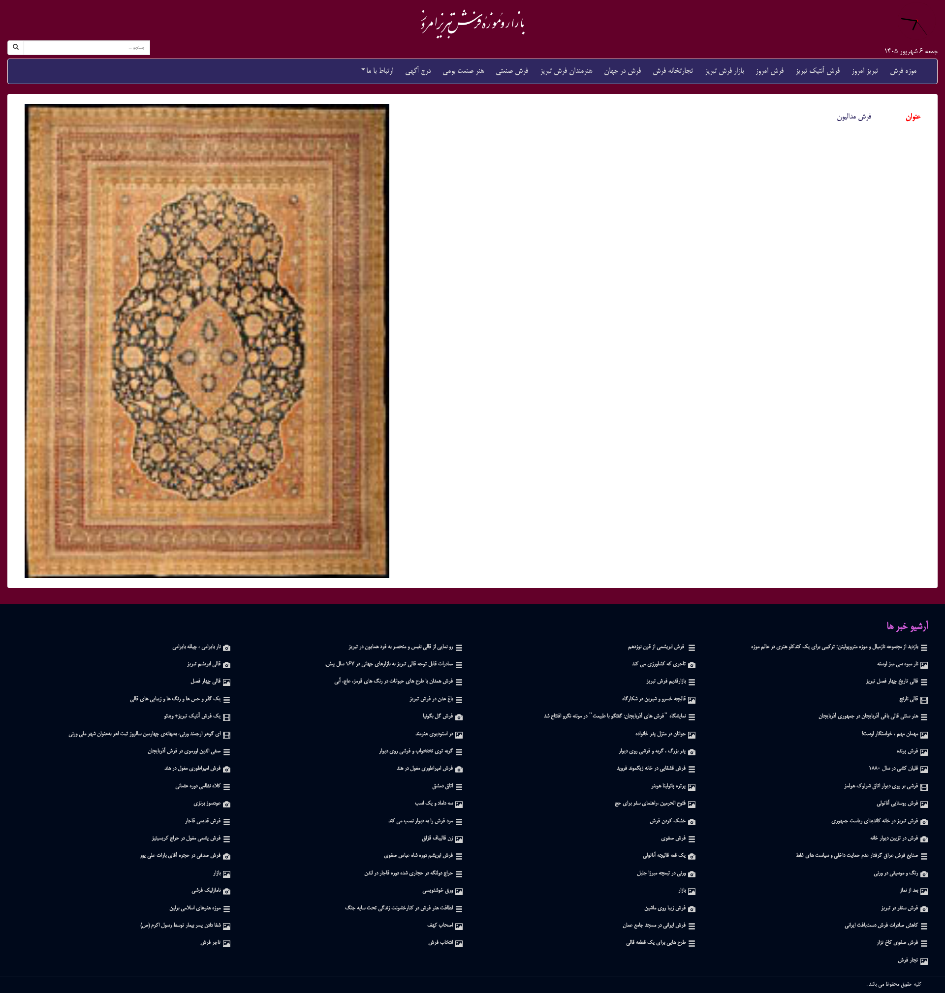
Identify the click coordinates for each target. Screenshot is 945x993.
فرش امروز (770, 71)
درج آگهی (418, 71)
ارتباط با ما (379, 71)
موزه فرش (903, 71)
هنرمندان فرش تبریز (566, 71)
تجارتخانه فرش (673, 71)
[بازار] (226, 873)
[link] (472, 24)
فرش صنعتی (512, 71)
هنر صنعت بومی (463, 71)
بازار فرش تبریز (724, 71)
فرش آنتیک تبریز (817, 71)
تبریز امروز (864, 71)
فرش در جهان (622, 71)
